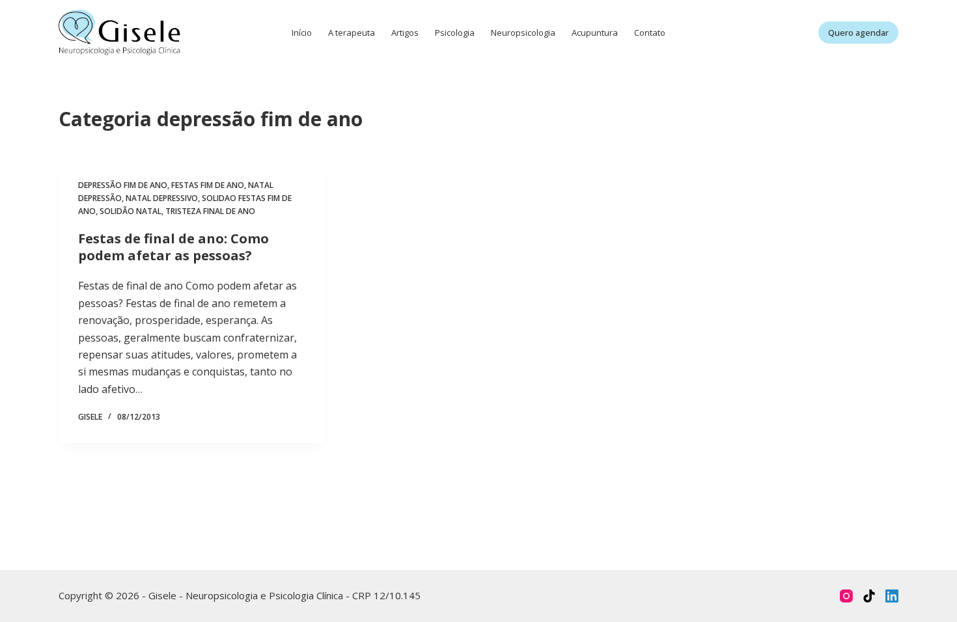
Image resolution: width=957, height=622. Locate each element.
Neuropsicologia (523, 32)
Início (302, 32)
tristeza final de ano (210, 211)
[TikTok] (869, 595)
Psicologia (455, 32)
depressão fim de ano (122, 185)
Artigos (405, 32)
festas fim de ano (207, 185)
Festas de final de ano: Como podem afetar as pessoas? (173, 247)
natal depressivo (162, 198)
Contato (649, 32)
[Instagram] (846, 595)
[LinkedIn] (891, 595)
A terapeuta (351, 32)
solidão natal (130, 211)
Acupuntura (595, 32)
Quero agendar (858, 32)
